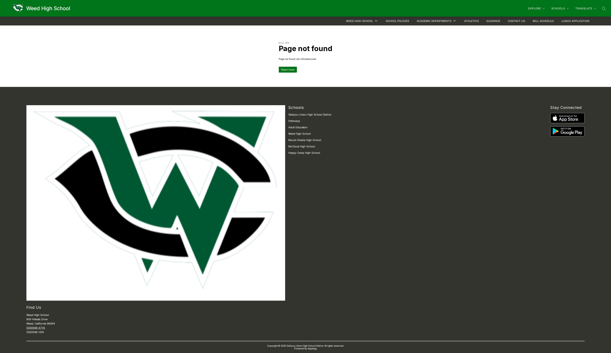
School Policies (397, 21)
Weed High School (299, 133)
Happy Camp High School (304, 152)
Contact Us (516, 21)
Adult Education (297, 127)
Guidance (493, 21)
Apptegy (312, 348)
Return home (288, 69)
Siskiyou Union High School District (309, 114)
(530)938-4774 (35, 327)
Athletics (471, 21)
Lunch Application (575, 21)
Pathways (294, 121)
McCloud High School (301, 146)
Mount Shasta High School (304, 140)
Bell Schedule (543, 21)
